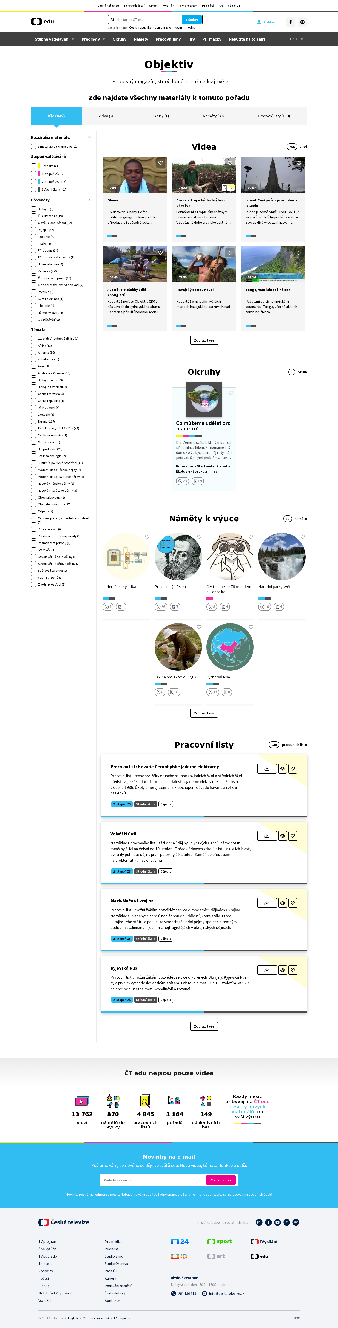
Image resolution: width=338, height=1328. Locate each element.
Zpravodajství (134, 5)
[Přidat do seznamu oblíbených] (160, 163)
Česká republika (140, 27)
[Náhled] (282, 769)
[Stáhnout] (267, 769)
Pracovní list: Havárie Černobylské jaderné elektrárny (164, 766)
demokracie (163, 27)
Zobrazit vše (204, 340)
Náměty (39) (213, 116)
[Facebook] (290, 22)
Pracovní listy (168, 39)
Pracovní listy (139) (274, 116)
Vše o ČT (234, 5)
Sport (153, 5)
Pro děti (208, 5)
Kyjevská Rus (123, 968)
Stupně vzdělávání (52, 39)
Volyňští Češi (123, 834)
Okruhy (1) (160, 116)
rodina (191, 27)
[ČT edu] (42, 23)
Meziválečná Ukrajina (132, 901)
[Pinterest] (302, 22)
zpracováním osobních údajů (249, 1194)
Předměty (91, 39)
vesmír (179, 27)
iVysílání (168, 5)
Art (221, 5)
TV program (189, 5)
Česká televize (108, 5)
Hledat (192, 19)
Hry (192, 39)
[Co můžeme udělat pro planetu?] (204, 439)
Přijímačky (212, 39)
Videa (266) (108, 116)
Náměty (141, 39)
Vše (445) (56, 116)
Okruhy (119, 39)
